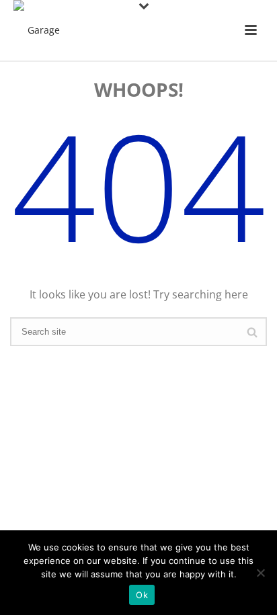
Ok (142, 594)
